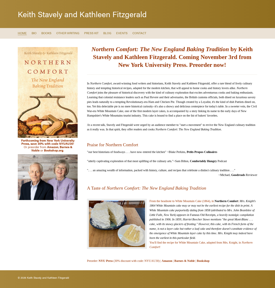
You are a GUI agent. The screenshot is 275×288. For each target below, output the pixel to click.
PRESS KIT (91, 33)
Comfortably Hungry (203, 161)
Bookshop (203, 260)
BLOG (107, 33)
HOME (22, 33)
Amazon (52, 147)
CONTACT (139, 33)
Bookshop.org (53, 150)
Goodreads (238, 174)
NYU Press (106, 260)
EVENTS (122, 33)
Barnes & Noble (184, 260)
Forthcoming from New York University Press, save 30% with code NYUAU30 (47, 142)
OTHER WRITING (67, 33)
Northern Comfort (226, 201)
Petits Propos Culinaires (202, 152)
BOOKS (46, 33)
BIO (34, 33)
